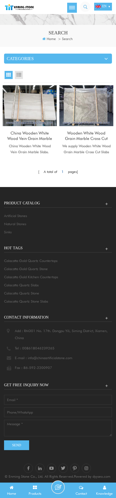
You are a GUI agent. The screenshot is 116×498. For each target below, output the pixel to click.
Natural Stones (15, 224)
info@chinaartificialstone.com (50, 358)
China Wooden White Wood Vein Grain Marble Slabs (29, 136)
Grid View (9, 75)
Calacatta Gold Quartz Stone (26, 269)
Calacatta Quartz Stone (21, 293)
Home (51, 39)
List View (19, 75)
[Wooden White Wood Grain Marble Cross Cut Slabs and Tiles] (86, 105)
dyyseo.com (101, 476)
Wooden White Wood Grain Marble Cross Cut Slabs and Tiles (86, 136)
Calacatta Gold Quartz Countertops (30, 260)
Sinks (8, 232)
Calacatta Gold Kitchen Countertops (31, 277)
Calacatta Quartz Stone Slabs (26, 301)
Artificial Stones (15, 216)
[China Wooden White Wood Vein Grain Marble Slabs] (30, 105)
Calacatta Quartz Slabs (21, 285)
